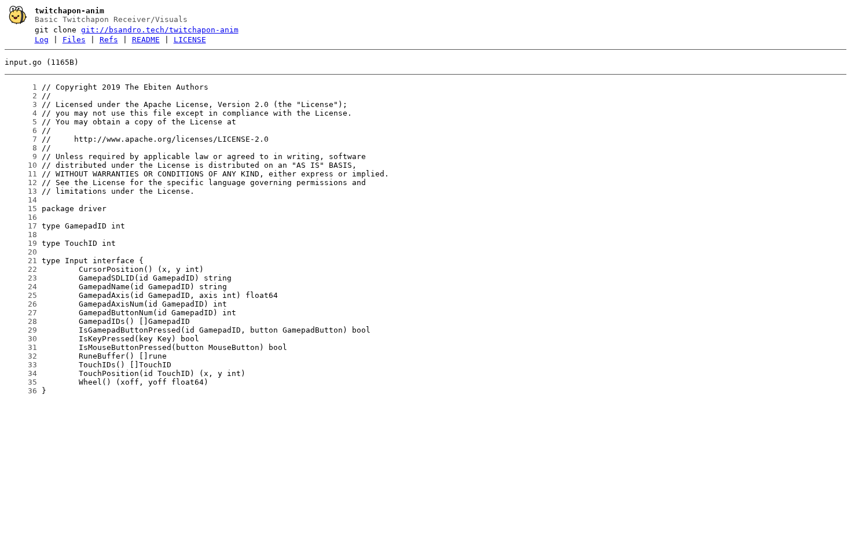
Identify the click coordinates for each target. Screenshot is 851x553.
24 (21, 286)
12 (21, 182)
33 (21, 364)
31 (21, 347)
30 (21, 338)
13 (21, 191)
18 (21, 234)
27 (21, 312)
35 (21, 382)
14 (21, 200)
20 (21, 252)
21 (21, 260)
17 (21, 226)
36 (21, 390)
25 (21, 295)
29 (21, 330)
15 (21, 208)
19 (21, 243)
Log (42, 39)
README (146, 39)
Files (74, 39)
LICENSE (190, 39)
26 (21, 304)
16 (21, 217)
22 (21, 269)
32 (21, 356)
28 (21, 321)
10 (21, 165)
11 (21, 173)
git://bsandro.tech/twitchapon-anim (160, 29)
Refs (109, 39)
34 (21, 373)
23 (21, 278)
